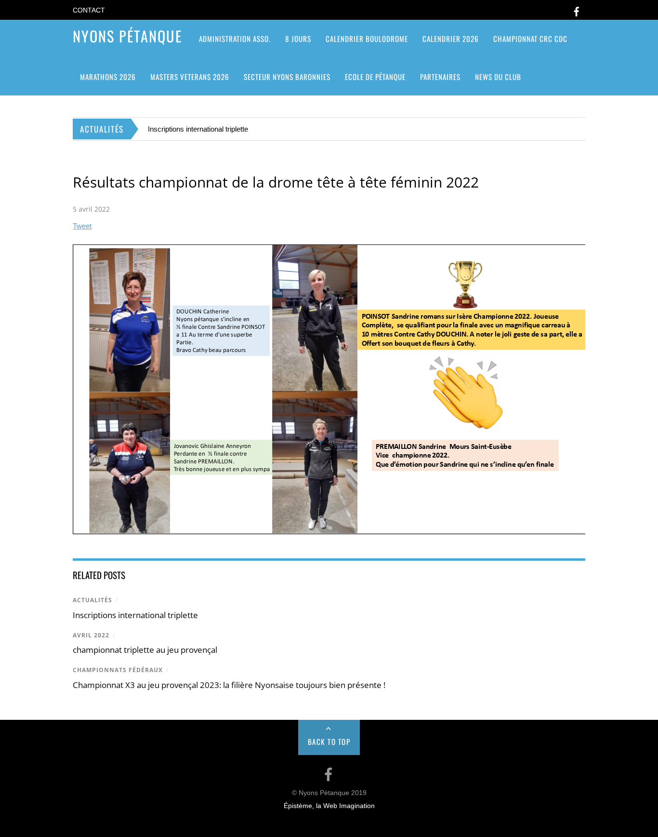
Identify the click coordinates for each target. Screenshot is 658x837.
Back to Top (329, 741)
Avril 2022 (91, 635)
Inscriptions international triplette (198, 129)
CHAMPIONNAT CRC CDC (530, 38)
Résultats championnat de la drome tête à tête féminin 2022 (276, 182)
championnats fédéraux (118, 670)
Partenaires (440, 76)
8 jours (298, 38)
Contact (89, 10)
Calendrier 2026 (450, 38)
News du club (498, 76)
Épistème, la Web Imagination (329, 806)
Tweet (82, 226)
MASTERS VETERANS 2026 (189, 76)
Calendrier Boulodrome (367, 38)
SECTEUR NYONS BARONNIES (287, 76)
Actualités (92, 600)
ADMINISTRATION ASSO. (235, 38)
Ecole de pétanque (375, 76)
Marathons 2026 (108, 76)
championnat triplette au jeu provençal (145, 649)
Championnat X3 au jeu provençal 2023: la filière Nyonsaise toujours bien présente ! (229, 684)
